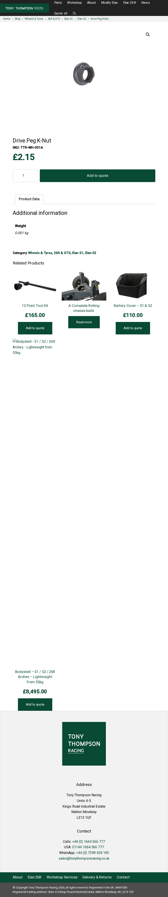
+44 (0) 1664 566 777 (88, 842)
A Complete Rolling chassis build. (83, 308)
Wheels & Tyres (40, 253)
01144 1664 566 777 (88, 847)
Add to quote (97, 176)
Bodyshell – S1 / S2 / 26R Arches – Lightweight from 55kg (35, 677)
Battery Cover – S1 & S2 (133, 306)
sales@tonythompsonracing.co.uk (84, 858)
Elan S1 (77, 253)
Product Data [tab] (29, 199)
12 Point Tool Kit (35, 306)
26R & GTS (62, 253)
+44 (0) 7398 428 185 (92, 853)
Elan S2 (90, 253)
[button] (148, 34)
